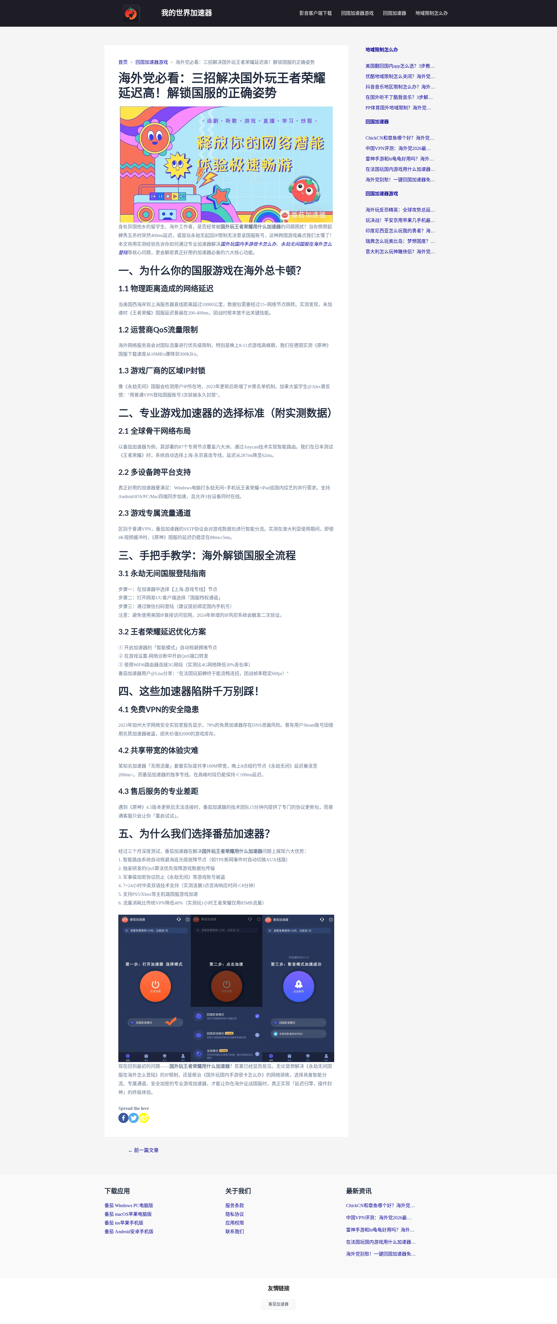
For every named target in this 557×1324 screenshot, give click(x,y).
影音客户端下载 (315, 13)
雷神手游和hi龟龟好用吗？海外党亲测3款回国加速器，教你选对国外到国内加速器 (400, 158)
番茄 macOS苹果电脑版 (128, 1214)
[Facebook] (123, 1118)
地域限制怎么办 (431, 13)
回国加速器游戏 (357, 13)
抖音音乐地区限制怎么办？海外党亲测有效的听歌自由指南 (400, 86)
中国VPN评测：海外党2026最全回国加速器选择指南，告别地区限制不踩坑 (400, 148)
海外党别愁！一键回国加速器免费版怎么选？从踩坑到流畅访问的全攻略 (400, 179)
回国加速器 (394, 13)
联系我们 (234, 1231)
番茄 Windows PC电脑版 (128, 1205)
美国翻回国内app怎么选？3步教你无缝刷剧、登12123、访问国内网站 (400, 66)
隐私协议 (234, 1214)
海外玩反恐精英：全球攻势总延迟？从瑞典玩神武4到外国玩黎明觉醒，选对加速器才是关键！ (400, 209)
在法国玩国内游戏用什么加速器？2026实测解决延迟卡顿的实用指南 (400, 169)
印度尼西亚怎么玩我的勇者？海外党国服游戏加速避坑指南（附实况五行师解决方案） (400, 230)
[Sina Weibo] (144, 1118)
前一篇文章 (143, 1150)
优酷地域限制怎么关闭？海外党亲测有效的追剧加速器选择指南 (400, 76)
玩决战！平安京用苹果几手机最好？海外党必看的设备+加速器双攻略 (400, 220)
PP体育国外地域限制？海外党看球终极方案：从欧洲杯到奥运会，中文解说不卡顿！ (400, 107)
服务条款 (234, 1205)
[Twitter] (134, 1118)
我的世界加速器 (186, 13)
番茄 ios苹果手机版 (123, 1222)
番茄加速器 (278, 1304)
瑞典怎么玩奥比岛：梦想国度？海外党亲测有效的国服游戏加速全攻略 (400, 241)
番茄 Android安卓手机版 (128, 1231)
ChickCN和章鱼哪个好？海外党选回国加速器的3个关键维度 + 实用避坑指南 (400, 137)
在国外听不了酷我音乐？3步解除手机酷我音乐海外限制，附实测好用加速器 (400, 97)
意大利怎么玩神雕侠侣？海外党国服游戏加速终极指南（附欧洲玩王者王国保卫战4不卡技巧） (400, 251)
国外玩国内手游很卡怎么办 (248, 244)
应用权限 (234, 1222)
